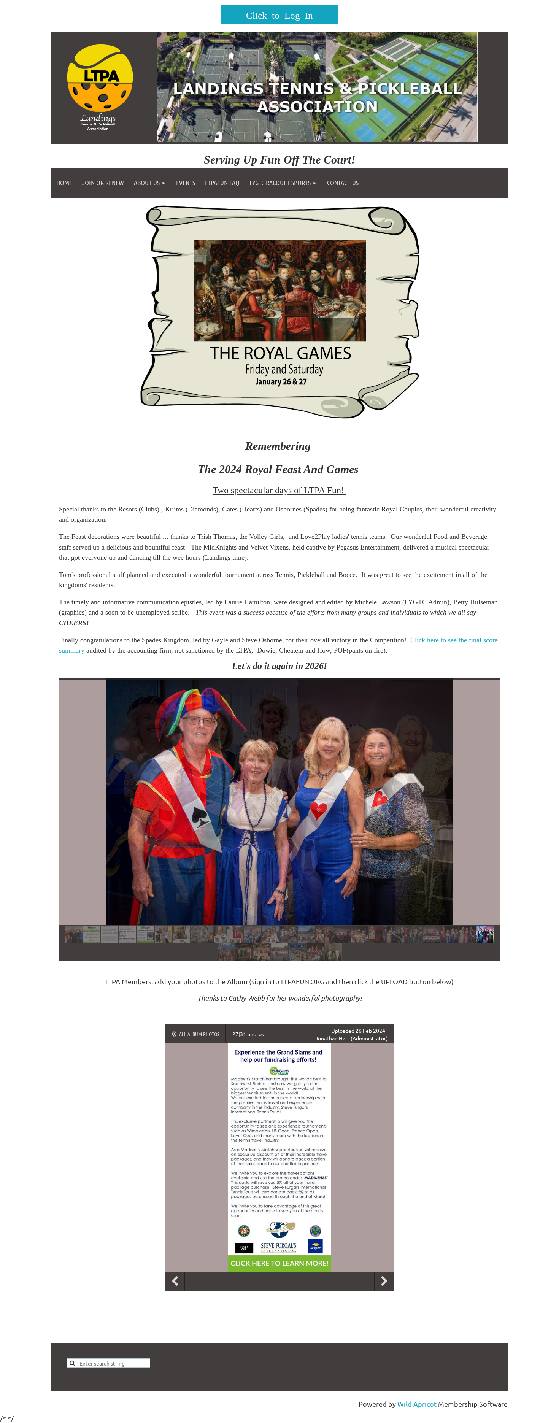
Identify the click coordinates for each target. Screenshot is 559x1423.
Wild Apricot (417, 1404)
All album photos (199, 1034)
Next (384, 1281)
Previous (174, 1281)
